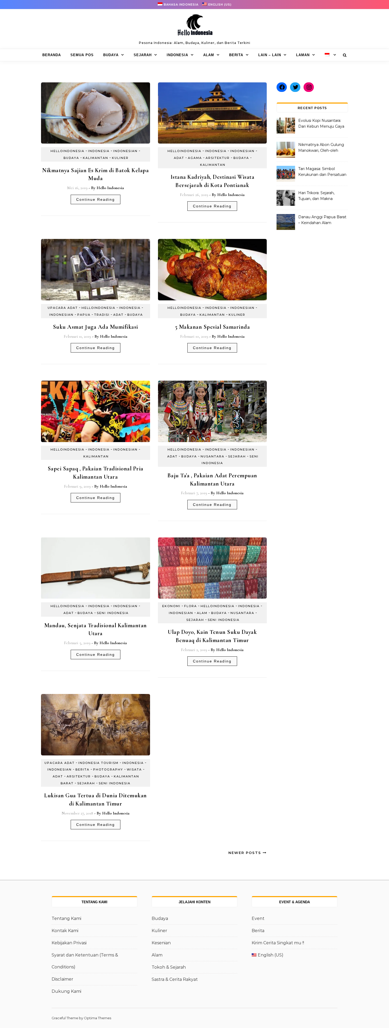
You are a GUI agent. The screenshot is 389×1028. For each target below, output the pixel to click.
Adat (179, 158)
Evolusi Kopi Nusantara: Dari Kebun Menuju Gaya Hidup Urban (321, 124)
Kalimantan (95, 158)
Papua (84, 315)
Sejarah (143, 55)
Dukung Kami (66, 991)
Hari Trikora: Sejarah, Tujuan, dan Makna (316, 195)
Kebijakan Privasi (69, 942)
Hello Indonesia (110, 187)
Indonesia (177, 55)
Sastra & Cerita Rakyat (175, 979)
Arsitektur (218, 158)
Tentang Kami (66, 918)
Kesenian (161, 942)
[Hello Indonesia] (194, 27)
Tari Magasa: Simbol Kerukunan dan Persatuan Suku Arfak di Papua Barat (322, 172)
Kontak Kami (65, 930)
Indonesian (125, 151)
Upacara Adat (63, 308)
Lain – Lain (269, 55)
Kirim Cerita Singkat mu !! (278, 942)
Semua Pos (82, 55)
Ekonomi (171, 606)
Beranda (51, 55)
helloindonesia (67, 151)
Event (258, 918)
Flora (190, 606)
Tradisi (102, 315)
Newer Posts (245, 853)
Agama (195, 158)
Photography (108, 769)
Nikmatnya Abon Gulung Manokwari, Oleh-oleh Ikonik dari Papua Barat (321, 148)
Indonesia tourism (98, 763)
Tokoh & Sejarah (169, 967)
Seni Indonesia (113, 613)
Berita (236, 55)
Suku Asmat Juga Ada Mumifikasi (95, 326)
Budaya (111, 55)
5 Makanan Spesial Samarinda (212, 326)
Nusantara (212, 456)
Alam (208, 55)
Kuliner (120, 158)
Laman (303, 55)
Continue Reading (95, 199)
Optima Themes (97, 1018)
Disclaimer (62, 979)
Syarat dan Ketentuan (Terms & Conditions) (85, 961)
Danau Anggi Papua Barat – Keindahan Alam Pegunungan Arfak (322, 220)
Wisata (134, 769)
